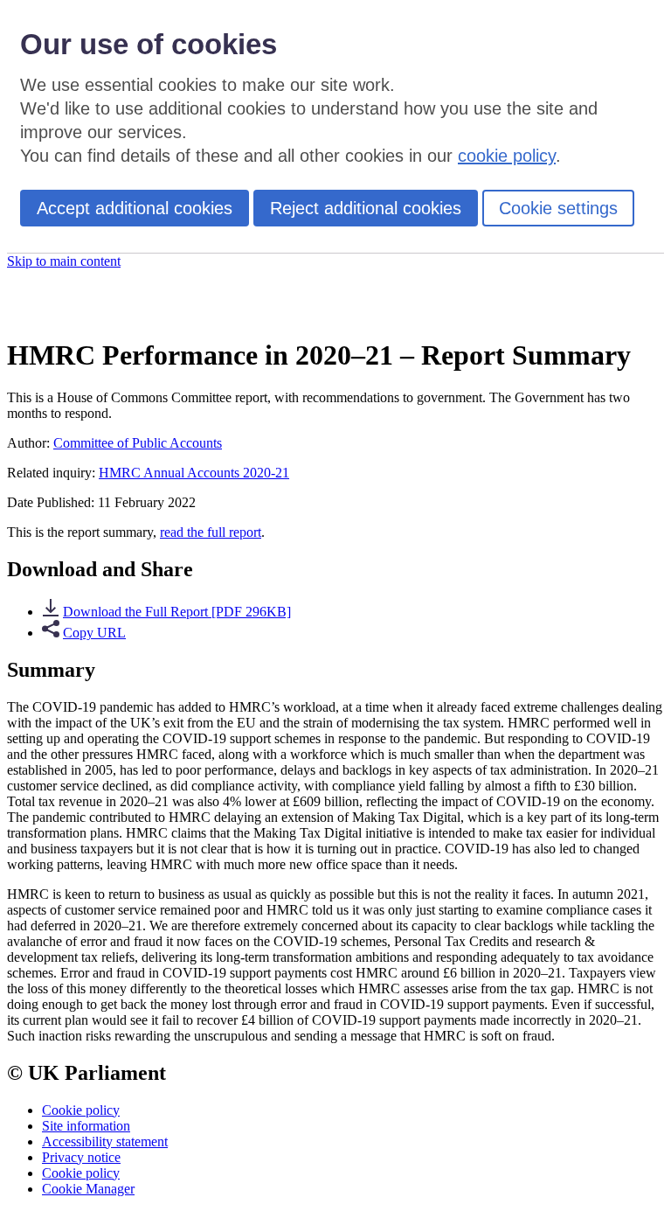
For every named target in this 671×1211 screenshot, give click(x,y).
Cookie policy (81, 1110)
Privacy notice (81, 1157)
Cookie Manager (88, 1188)
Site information (86, 1125)
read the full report (210, 532)
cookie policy (507, 155)
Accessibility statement (105, 1141)
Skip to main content (64, 261)
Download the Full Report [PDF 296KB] (177, 611)
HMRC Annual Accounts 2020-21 (194, 472)
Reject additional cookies (365, 208)
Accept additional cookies (134, 208)
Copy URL (94, 632)
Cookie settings (558, 208)
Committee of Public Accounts (137, 442)
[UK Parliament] (100, 311)
